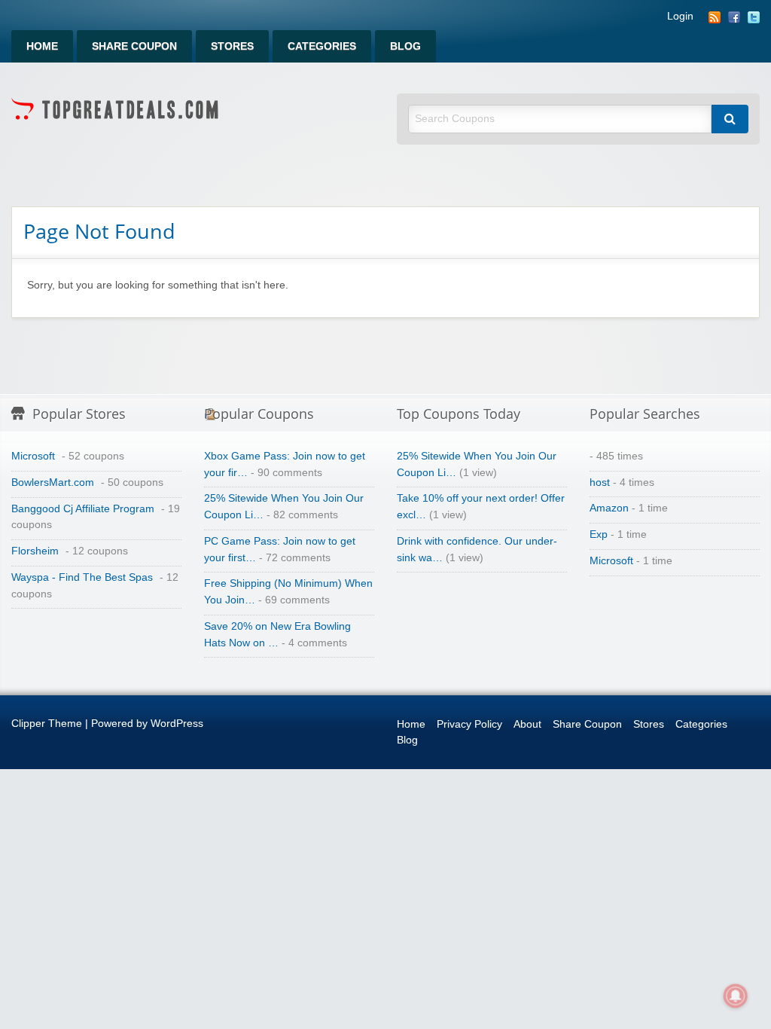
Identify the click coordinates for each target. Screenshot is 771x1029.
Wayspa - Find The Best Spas (82, 577)
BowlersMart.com (52, 482)
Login (680, 16)
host (600, 482)
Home (42, 46)
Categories (322, 46)
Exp (599, 534)
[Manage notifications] (736, 996)
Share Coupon (134, 46)
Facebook (734, 17)
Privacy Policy (469, 724)
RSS (715, 17)
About (527, 724)
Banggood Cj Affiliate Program (82, 508)
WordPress (177, 723)
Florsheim (35, 551)
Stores (232, 46)
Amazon (609, 508)
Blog (405, 46)
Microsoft (33, 456)
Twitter (754, 17)
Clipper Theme (46, 723)
